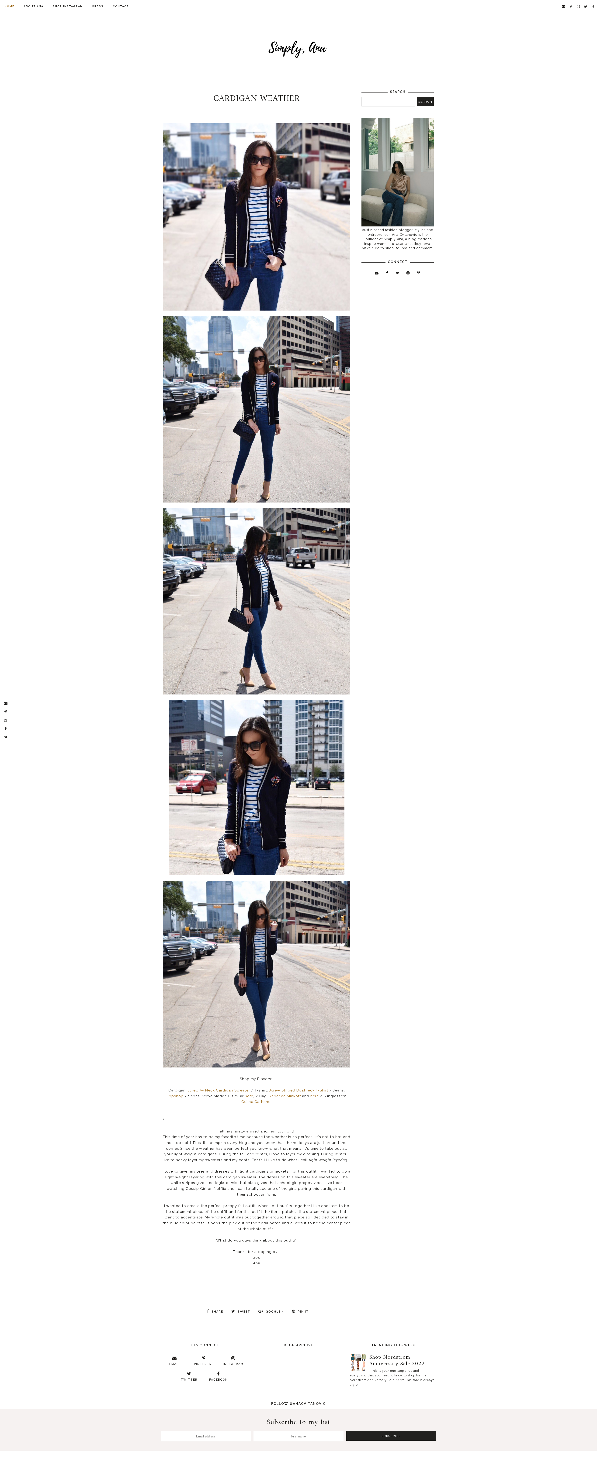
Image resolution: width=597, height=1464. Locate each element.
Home (9, 6)
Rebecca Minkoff (284, 1096)
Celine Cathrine (256, 1102)
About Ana (33, 6)
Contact (121, 6)
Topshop (175, 1096)
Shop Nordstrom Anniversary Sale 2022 (397, 1360)
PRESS (98, 6)
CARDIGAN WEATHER (256, 99)
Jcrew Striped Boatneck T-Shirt (299, 1090)
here (249, 1096)
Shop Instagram (68, 6)
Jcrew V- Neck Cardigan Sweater (219, 1090)
